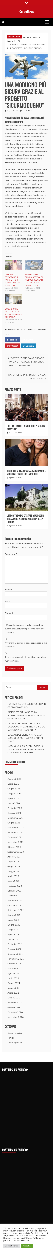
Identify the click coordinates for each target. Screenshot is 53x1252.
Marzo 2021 (13, 997)
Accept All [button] (27, 1246)
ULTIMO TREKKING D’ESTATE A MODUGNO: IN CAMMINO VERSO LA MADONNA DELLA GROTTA (25, 519)
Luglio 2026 (13, 783)
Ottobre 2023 (14, 847)
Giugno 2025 (13, 822)
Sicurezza (21, 329)
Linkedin (29, 345)
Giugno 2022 (13, 924)
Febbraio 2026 (14, 808)
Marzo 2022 (13, 939)
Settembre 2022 (15, 910)
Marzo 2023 (13, 881)
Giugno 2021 (13, 983)
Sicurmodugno (31, 329)
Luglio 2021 (13, 978)
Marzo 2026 (13, 803)
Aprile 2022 (13, 934)
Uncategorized (14, 1042)
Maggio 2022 (14, 929)
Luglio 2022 (13, 920)
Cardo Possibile (14, 1033)
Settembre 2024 (15, 827)
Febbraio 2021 (14, 1002)
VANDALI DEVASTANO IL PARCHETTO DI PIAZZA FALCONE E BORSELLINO (13, 280)
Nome (8, 589)
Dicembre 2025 (15, 817)
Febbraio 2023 (14, 885)
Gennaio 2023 (14, 890)
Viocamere (42, 329)
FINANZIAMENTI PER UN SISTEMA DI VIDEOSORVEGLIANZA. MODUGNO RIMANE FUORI (34, 280)
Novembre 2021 (15, 958)
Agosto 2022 (14, 915)
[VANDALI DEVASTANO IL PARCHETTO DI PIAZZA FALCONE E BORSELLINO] (13, 265)
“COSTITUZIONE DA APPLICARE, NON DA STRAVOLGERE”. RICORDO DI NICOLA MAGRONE (25, 362)
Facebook (13, 339)
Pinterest (13, 345)
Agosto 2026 (14, 779)
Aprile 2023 (13, 876)
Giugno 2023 (13, 866)
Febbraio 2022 (14, 944)
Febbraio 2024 (14, 832)
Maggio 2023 (14, 871)
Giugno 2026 (13, 788)
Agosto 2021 (14, 973)
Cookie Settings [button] (11, 1246)
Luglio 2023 (13, 861)
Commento (11, 554)
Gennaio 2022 (14, 949)
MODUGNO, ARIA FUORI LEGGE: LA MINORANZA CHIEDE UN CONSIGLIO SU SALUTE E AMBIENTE (26, 749)
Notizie (10, 1037)
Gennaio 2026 (14, 813)
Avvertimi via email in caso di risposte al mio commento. (26, 644)
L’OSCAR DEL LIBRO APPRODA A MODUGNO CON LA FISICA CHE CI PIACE (25, 738)
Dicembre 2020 (15, 1012)
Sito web (9, 613)
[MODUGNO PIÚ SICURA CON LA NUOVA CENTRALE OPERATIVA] (13, 299)
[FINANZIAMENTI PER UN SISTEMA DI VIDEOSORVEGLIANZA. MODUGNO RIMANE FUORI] (34, 265)
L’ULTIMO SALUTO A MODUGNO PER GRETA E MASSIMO (26, 427)
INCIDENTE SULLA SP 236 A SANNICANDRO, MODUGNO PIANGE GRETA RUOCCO (26, 472)
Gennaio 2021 (14, 1007)
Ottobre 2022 (14, 905)
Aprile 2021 (13, 992)
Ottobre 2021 (14, 963)
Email (8, 601)
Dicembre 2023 (15, 837)
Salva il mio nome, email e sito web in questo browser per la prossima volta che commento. (25, 629)
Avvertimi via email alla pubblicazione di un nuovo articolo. (25, 659)
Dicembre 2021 (15, 954)
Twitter (29, 339)
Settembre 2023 (15, 851)
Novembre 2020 (15, 1017)
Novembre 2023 (15, 842)
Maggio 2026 (14, 793)
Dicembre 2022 (15, 895)
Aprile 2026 (13, 798)
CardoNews (26, 11)
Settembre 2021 (15, 968)
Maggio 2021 (14, 988)
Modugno (12, 329)
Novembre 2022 (15, 900)
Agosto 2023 (14, 856)
